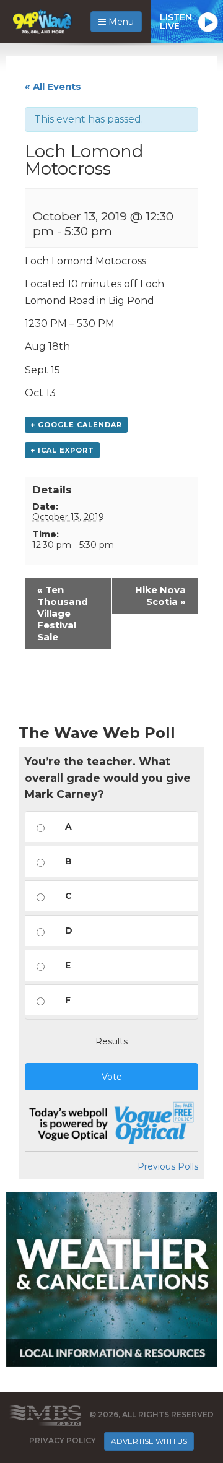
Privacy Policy (62, 1440)
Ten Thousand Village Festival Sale (62, 613)
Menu (120, 21)
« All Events (53, 86)
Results (111, 1041)
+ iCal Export (62, 450)
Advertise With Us (149, 1441)
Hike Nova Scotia (160, 595)
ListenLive (176, 22)
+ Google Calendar (76, 424)
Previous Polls (168, 1166)
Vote (112, 1076)
